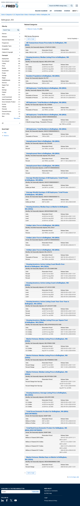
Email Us (6, 135)
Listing (4, 63)
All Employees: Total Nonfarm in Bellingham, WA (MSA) (46, 88)
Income (4, 104)
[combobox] (61, 5)
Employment (5, 58)
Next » (75, 477)
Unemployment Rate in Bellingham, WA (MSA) (42, 141)
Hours (3, 94)
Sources (67, 11)
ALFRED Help (48, 493)
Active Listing (5, 114)
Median (4, 68)
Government (5, 70)
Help (5, 132)
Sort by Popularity (72, 38)
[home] (10, 5)
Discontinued (5, 61)
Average (4, 75)
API (51, 11)
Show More (17, 118)
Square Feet (5, 85)
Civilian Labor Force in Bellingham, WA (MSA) (42, 225)
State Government (7, 99)
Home (3, 14)
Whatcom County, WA (33, 29)
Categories (58, 11)
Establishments (6, 80)
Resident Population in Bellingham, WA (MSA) (43, 76)
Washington (32, 14)
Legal (45, 497)
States (26, 14)
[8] (78, 477)
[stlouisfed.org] (9, 2)
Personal (4, 109)
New (3, 116)
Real (3, 87)
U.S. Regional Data (18, 14)
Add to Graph (30, 39)
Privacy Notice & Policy (50, 500)
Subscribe (35, 491)
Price (3, 66)
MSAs (38, 14)
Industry (4, 106)
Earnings (4, 90)
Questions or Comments (51, 491)
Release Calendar (41, 11)
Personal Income (6, 111)
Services (4, 82)
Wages (4, 78)
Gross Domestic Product (8, 102)
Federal (4, 92)
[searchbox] (61, 5)
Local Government (7, 97)
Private (4, 73)
